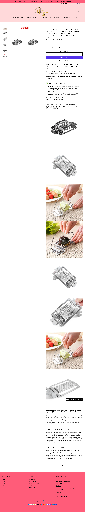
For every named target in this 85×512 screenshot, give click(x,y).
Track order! (49, 19)
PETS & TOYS (75, 17)
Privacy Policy (32, 479)
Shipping (53, 39)
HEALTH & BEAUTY (46, 17)
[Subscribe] (74, 492)
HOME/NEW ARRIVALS (17, 17)
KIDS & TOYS (66, 17)
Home (47, 27)
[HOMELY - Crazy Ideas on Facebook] (59, 496)
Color (47, 45)
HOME (8, 17)
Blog (42, 19)
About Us (4, 485)
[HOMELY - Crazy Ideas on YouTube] (62, 496)
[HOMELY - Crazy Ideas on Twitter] (64, 496)
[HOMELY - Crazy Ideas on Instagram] (57, 496)
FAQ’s (3, 481)
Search (3, 479)
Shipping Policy (32, 485)
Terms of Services (32, 481)
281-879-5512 (58, 485)
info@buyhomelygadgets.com (64, 481)
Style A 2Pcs (50, 47)
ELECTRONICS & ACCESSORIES (32, 17)
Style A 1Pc (57, 47)
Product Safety (32, 487)
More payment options (64, 60)
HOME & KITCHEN (57, 17)
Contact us (35, 19)
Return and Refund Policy (34, 483)
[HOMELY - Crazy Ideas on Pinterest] (66, 496)
